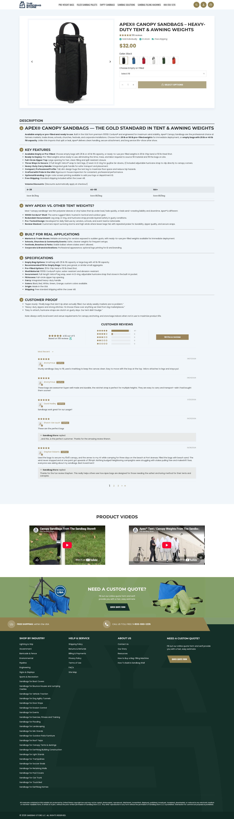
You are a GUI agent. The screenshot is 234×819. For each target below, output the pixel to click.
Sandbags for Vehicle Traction (34, 693)
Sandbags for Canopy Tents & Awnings (38, 745)
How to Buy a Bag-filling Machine (133, 658)
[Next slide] (111, 62)
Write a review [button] (172, 337)
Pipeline (23, 662)
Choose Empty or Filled (131, 68)
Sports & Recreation (29, 676)
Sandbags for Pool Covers (32, 773)
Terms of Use (75, 662)
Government (26, 649)
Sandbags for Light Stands (32, 754)
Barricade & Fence (28, 653)
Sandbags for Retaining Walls (33, 768)
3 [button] (118, 485)
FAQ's (71, 667)
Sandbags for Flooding (30, 721)
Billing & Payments (77, 653)
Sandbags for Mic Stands (31, 731)
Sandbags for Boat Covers (32, 681)
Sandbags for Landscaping (32, 726)
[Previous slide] (31, 62)
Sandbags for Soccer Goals (32, 763)
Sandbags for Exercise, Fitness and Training (40, 717)
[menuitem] (66, 5)
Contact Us (123, 644)
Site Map (73, 672)
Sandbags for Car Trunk (31, 777)
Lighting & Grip (26, 644)
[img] (44, 359)
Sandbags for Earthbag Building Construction (41, 749)
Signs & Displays (27, 672)
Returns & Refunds (77, 649)
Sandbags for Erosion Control (33, 707)
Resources (123, 653)
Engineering (25, 667)
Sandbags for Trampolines (32, 759)
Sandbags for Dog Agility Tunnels (35, 698)
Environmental (26, 658)
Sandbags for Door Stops (31, 703)
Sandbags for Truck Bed (31, 782)
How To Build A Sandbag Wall (131, 662)
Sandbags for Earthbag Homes (34, 787)
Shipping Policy (76, 644)
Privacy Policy (75, 658)
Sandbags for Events (29, 712)
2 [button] (113, 485)
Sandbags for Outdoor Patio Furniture (37, 735)
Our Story (122, 649)
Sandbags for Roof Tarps (31, 740)
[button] (125, 35)
